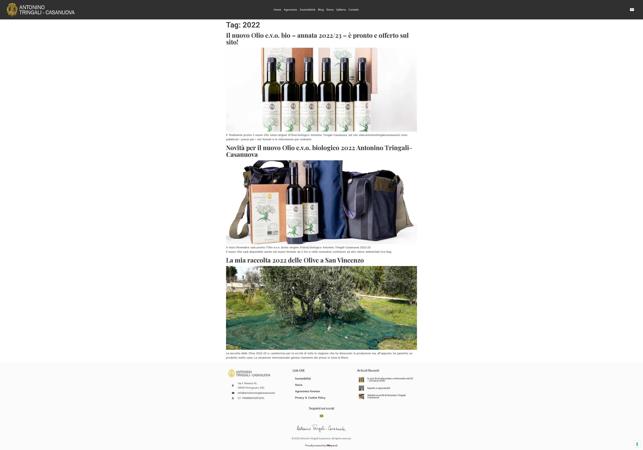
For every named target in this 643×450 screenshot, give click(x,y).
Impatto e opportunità (378, 388)
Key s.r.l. (332, 445)
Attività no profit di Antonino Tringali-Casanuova (386, 396)
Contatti (353, 10)
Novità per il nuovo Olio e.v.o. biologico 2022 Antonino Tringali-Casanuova (319, 150)
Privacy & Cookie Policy (310, 398)
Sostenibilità (307, 10)
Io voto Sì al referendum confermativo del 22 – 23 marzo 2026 (390, 379)
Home (277, 10)
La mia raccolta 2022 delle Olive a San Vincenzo (295, 260)
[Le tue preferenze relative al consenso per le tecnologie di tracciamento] (637, 444)
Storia (330, 10)
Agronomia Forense (307, 391)
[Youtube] (632, 10)
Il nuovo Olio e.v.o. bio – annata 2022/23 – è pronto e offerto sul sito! (317, 38)
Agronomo (290, 10)
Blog (321, 10)
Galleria (341, 10)
